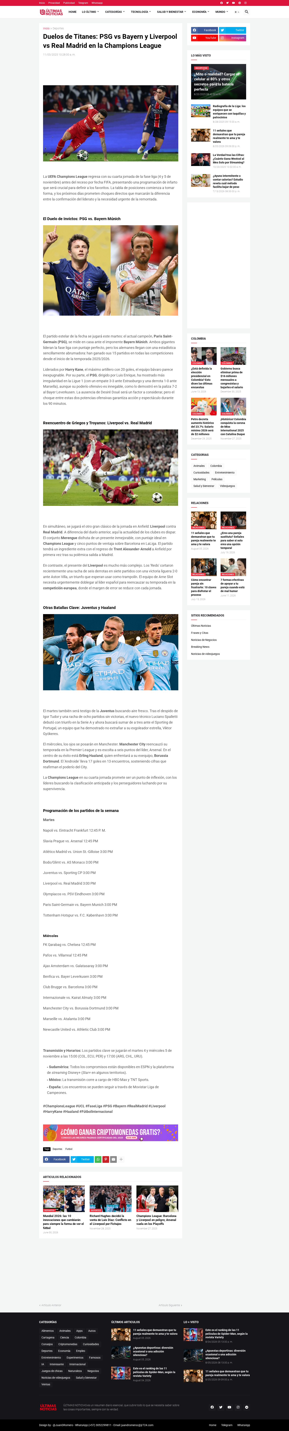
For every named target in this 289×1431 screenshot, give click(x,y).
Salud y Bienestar (170, 11)
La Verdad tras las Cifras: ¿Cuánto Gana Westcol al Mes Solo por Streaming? (228, 158)
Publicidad (69, 3)
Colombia (216, 465)
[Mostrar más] (121, 1159)
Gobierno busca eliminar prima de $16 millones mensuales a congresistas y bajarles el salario (232, 378)
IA (42, 1364)
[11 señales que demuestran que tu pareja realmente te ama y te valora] (200, 135)
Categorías (113, 11)
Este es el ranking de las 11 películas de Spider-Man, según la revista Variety (154, 1372)
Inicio (42, 3)
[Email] (113, 1159)
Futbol (68, 1149)
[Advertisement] (114, 70)
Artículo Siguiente (169, 1305)
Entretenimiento (225, 472)
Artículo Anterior (51, 1305)
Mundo (220, 11)
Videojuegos (227, 486)
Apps (79, 1330)
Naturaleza (75, 1371)
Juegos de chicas (52, 1371)
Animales (199, 465)
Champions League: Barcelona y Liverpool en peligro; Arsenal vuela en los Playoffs (156, 1220)
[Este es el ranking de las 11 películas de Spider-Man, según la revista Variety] (121, 1373)
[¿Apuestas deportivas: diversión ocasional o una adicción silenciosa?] (121, 1352)
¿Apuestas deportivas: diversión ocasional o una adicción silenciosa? (153, 1351)
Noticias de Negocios (204, 639)
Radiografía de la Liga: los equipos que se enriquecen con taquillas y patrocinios (229, 112)
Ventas (45, 1384)
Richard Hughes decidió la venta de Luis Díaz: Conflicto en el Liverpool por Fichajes (110, 1220)
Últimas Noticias (201, 625)
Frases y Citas (199, 632)
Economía (199, 11)
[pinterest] (239, 3)
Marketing (199, 479)
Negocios (93, 1371)
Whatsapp (97, 3)
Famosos (94, 1357)
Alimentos (47, 1330)
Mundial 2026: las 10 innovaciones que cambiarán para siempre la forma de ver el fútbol (63, 1222)
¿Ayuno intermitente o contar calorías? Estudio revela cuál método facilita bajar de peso (228, 181)
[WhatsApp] (98, 1159)
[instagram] (245, 3)
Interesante (57, 1364)
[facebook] (221, 3)
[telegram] (246, 1407)
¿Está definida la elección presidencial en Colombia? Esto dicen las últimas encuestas (201, 378)
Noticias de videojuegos (205, 653)
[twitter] (227, 3)
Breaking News (200, 646)
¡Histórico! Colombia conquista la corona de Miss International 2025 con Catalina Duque (233, 427)
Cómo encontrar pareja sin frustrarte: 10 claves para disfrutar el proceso (203, 587)
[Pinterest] (105, 1159)
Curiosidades (201, 472)
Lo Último (89, 11)
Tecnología (139, 11)
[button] (237, 12)
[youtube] (233, 3)
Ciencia (64, 1337)
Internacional (77, 1364)
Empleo (80, 1350)
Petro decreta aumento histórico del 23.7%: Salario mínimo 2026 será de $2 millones (202, 427)
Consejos (47, 1344)
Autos (92, 1330)
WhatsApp (243, 1425)
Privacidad (54, 3)
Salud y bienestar (203, 486)
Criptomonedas (67, 1344)
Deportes (58, 28)
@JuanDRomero (63, 1425)
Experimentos (75, 1357)
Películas (217, 479)
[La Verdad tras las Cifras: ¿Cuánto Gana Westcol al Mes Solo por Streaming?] (200, 159)
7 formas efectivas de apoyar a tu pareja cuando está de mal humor (233, 585)
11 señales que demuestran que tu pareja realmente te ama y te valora (229, 136)
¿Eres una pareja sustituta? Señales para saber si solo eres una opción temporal (232, 540)
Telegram (83, 3)
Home (72, 11)
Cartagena (47, 1337)
